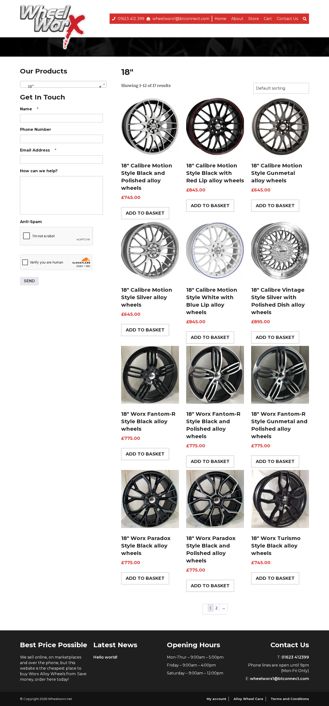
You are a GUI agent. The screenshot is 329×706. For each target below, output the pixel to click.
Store (253, 18)
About (237, 18)
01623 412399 (295, 657)
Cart (268, 18)
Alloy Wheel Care (248, 699)
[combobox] (63, 84)
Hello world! (105, 657)
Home (220, 18)
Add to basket (145, 213)
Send (29, 281)
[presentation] (56, 236)
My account (216, 699)
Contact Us (287, 18)
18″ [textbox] (62, 86)
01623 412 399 (131, 18)
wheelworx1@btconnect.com (180, 18)
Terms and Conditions (290, 699)
